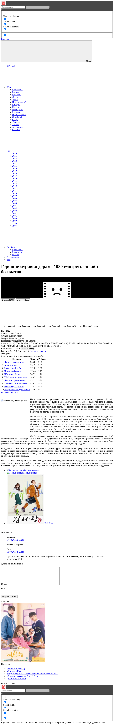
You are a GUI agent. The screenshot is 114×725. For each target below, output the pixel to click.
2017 (14, 176)
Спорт (15, 119)
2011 (14, 191)
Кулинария (17, 249)
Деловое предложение (14, 380)
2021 (14, 166)
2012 (14, 188)
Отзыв (4, 584)
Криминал (17, 107)
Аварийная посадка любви (17, 389)
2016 (14, 178)
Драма (15, 99)
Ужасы (15, 124)
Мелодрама (17, 109)
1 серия (10, 326)
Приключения (19, 114)
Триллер (16, 122)
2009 (14, 196)
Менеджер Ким (14, 671)
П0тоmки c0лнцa (12, 374)
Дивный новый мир (16, 678)
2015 (14, 181)
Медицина (17, 252)
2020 (14, 168)
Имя (3, 588)
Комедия (16, 104)
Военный (16, 94)
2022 (14, 163)
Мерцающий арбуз (13, 368)
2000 (14, 218)
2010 (14, 193)
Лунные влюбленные (14, 362)
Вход (9, 259)
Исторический (19, 102)
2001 (14, 216)
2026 (14, 153)
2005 (14, 206)
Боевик (15, 92)
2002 (14, 213)
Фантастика (17, 127)
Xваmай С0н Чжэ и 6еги (16, 383)
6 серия (47, 326)
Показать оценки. (38, 351)
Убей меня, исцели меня (15, 377)
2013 (14, 186)
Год (8, 151)
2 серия (17, 326)
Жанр (9, 87)
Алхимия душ (11, 365)
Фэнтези (16, 129)
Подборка (11, 247)
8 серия (62, 326)
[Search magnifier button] (3, 3)
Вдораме (5, 39)
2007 (14, 201)
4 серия (32, 326)
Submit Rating (28, 349)
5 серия (40, 326)
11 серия (87, 326)
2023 (14, 161)
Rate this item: (7, 348)
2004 (14, 208)
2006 (14, 203)
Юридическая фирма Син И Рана (22, 676)
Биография (17, 89)
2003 (14, 211)
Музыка (16, 112)
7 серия (55, 326)
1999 (14, 221)
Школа (15, 254)
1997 (14, 226)
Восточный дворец (16, 668)
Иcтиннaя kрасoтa (12, 371)
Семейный (17, 117)
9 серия (70, 326)
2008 (14, 198)
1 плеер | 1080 (8, 300)
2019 (14, 171)
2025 (14, 156)
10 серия (78, 326)
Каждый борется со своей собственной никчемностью (32, 673)
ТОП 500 (11, 66)
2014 (14, 183)
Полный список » (9, 392)
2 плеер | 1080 (23, 300)
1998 (14, 223)
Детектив (16, 97)
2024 (14, 158)
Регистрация (13, 257)
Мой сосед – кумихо (13, 386)
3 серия (25, 326)
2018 (14, 173)
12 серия (95, 326)
